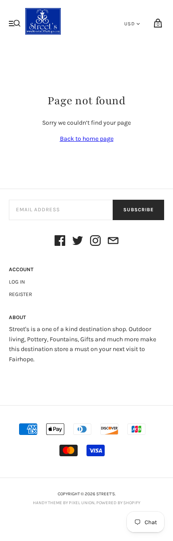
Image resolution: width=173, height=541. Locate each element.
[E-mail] (113, 242)
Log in (17, 282)
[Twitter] (77, 242)
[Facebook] (60, 242)
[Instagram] (95, 242)
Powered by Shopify (118, 502)
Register (20, 294)
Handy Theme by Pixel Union (63, 502)
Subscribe (138, 210)
